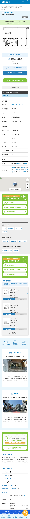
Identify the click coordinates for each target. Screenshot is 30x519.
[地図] (25, 163)
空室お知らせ (9, 299)
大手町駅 (4, 231)
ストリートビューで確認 (15, 189)
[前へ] (0, 38)
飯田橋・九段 (13, 241)
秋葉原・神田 (5, 241)
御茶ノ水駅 (23, 167)
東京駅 (4, 228)
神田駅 (13, 167)
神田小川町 (12, 7)
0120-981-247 (16, 23)
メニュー (27, 517)
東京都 (16, 6)
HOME (2, 6)
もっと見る (15, 384)
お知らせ (23, 495)
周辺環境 (24, 345)
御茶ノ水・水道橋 (22, 241)
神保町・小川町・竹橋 (4, 7)
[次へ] (29, 38)
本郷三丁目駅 (18, 228)
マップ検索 (15, 517)
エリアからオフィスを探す (9, 6)
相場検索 (21, 517)
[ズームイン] (27, 184)
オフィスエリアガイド (7, 250)
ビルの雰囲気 (15, 345)
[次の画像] (27, 365)
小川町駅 (23, 171)
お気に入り (22, 299)
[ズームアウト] (27, 187)
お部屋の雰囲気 (6, 344)
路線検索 (9, 517)
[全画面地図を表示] (27, 179)
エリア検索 (3, 517)
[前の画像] (3, 365)
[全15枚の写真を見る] (27, 46)
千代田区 (20, 6)
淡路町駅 (18, 169)
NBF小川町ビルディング (19, 7)
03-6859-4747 (18, 509)
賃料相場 (16, 250)
